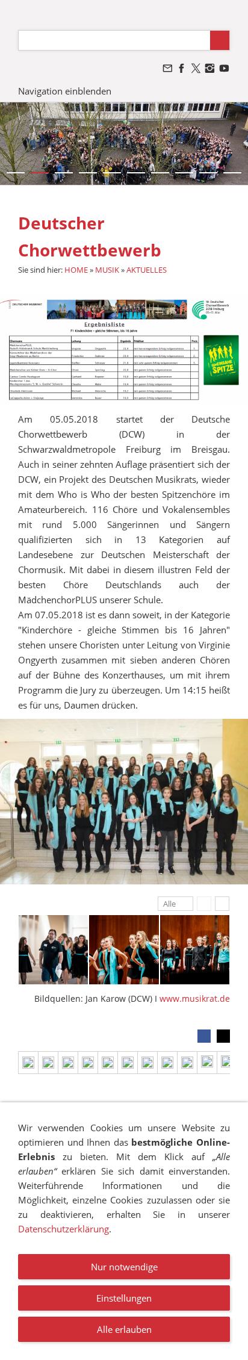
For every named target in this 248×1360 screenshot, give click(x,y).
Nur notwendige (124, 1267)
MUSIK (107, 269)
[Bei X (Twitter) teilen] (223, 1036)
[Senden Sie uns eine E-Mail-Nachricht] (167, 68)
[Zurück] (204, 903)
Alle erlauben (124, 1329)
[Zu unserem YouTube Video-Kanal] (224, 68)
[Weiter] (222, 903)
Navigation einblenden (64, 91)
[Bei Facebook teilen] (204, 1036)
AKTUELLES (146, 269)
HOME (76, 269)
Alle (169, 903)
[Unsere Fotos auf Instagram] (210, 68)
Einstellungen (124, 1298)
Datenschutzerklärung (63, 1229)
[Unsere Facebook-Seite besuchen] (182, 68)
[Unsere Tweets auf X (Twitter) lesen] (196, 68)
